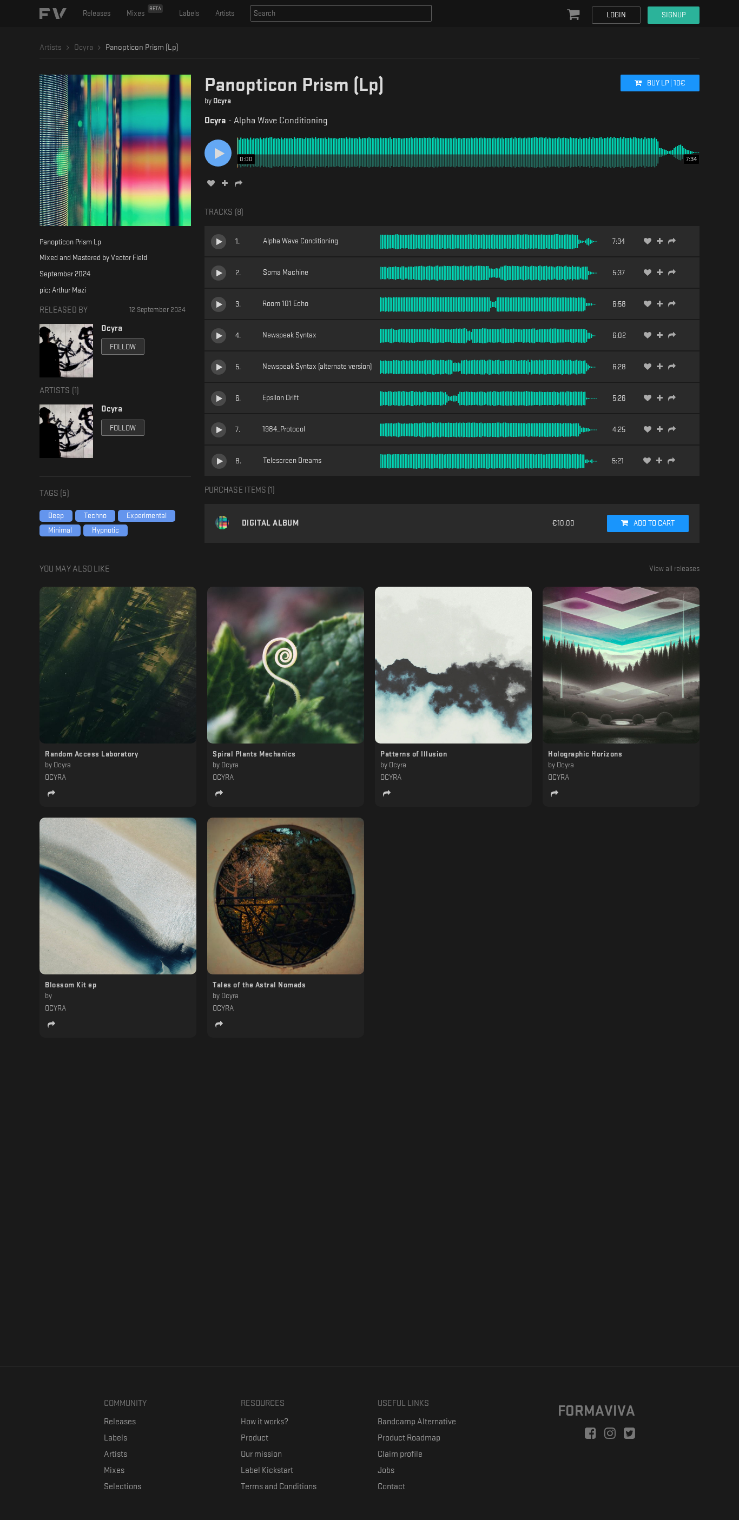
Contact (391, 1487)
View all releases (674, 568)
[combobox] (341, 13)
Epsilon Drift (280, 397)
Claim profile (400, 1454)
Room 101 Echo (285, 303)
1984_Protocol (283, 429)
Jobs (386, 1470)
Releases (96, 13)
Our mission (261, 1454)
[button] (574, 15)
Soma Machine (285, 272)
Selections (122, 1487)
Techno (95, 515)
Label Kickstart (267, 1470)
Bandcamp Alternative (417, 1422)
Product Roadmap (409, 1438)
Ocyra (222, 100)
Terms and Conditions (278, 1487)
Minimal (60, 530)
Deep (56, 515)
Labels (189, 13)
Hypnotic (105, 530)
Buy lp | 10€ (665, 83)
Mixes (144, 11)
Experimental (147, 515)
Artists (224, 13)
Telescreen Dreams (292, 460)
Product (254, 1438)
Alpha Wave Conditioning (300, 240)
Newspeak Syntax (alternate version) (317, 366)
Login (616, 14)
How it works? (264, 1422)
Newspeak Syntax (289, 334)
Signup (673, 14)
